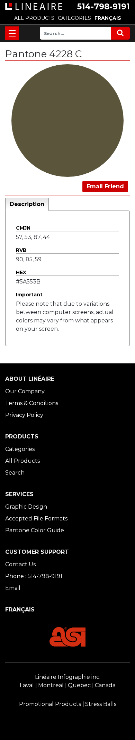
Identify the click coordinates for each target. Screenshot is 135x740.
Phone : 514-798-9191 (33, 576)
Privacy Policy (24, 415)
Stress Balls (100, 704)
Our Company (25, 391)
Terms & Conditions (31, 403)
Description (27, 204)
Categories (20, 449)
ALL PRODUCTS (34, 18)
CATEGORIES (74, 18)
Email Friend (105, 186)
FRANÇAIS (107, 18)
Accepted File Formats (36, 518)
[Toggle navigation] (12, 33)
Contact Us (20, 564)
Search (15, 472)
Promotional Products (50, 704)
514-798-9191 (103, 6)
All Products (22, 461)
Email (12, 588)
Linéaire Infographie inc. (67, 677)
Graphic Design (26, 506)
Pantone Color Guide (34, 530)
